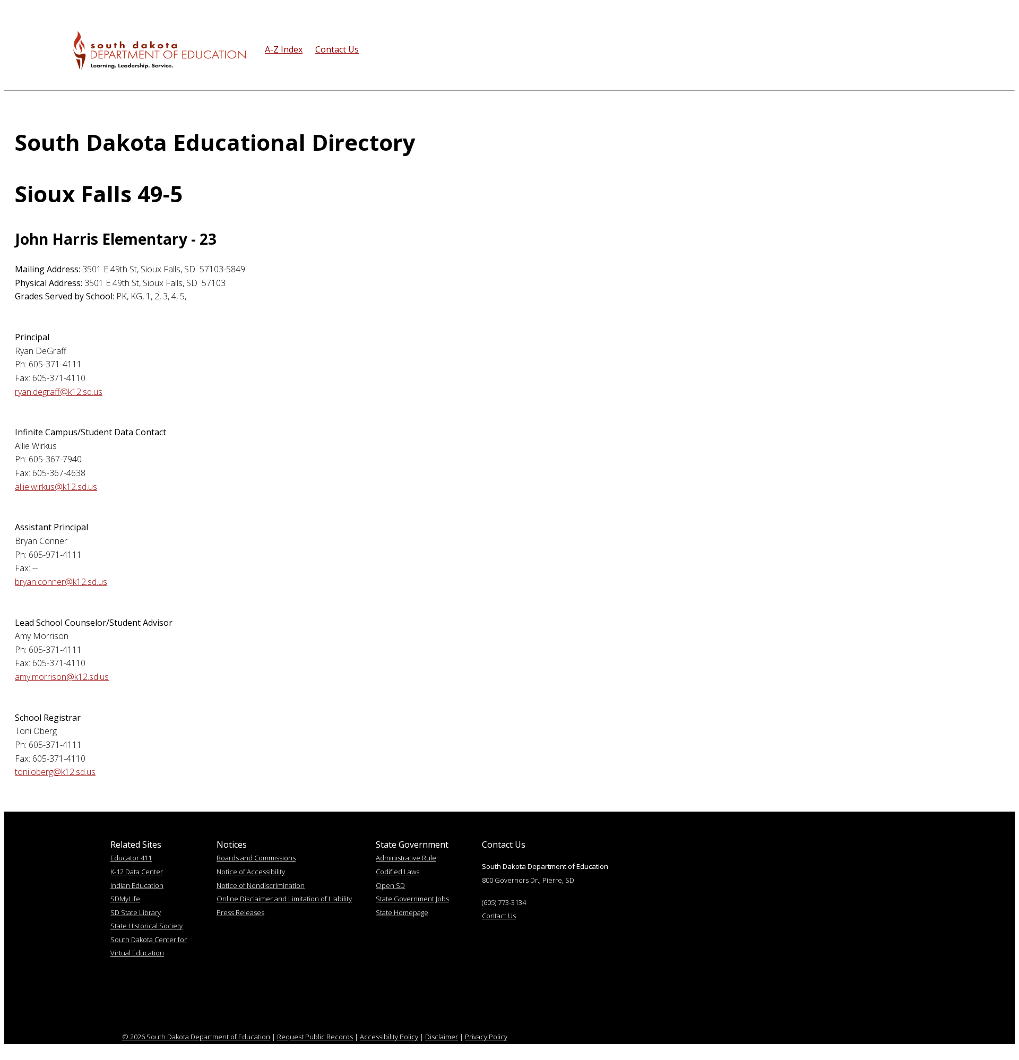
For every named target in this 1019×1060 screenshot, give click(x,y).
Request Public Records (315, 1036)
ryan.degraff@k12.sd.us (58, 392)
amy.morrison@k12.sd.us (62, 677)
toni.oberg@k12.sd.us (55, 772)
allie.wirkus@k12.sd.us (56, 487)
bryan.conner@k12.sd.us (61, 582)
